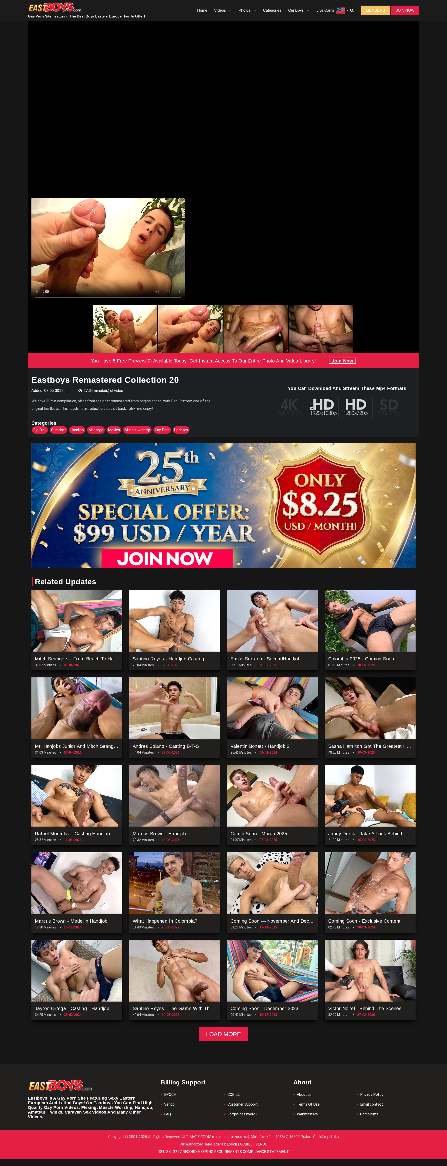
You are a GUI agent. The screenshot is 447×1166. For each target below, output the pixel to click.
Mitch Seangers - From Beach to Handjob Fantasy (89, 658)
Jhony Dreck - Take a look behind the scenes (378, 833)
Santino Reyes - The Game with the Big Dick (182, 1008)
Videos (220, 10)
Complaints (369, 1114)
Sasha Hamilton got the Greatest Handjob (374, 746)
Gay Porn (162, 430)
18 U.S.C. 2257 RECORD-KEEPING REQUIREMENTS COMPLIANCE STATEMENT (223, 1151)
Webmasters (307, 1114)
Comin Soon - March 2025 (258, 833)
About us (304, 1094)
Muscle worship (137, 430)
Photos (244, 10)
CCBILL (233, 1094)
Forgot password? (242, 1114)
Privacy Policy (371, 1094)
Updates (181, 430)
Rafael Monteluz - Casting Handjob (72, 833)
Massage (95, 430)
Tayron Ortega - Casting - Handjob (72, 1008)
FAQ (167, 1114)
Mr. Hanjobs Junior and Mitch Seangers (77, 746)
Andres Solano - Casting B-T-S (166, 746)
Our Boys (296, 10)
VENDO (261, 1144)
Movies (114, 430)
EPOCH (170, 1094)
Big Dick (40, 430)
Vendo (169, 1104)
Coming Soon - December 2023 (264, 1008)
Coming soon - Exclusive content (364, 921)
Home (202, 10)
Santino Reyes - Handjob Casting (168, 658)
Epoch (232, 1144)
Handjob (77, 430)
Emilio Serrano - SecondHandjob (265, 658)
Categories (272, 10)
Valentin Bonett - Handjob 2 (260, 746)
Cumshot (58, 430)
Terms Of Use (308, 1104)
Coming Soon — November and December (276, 921)
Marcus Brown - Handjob (159, 833)
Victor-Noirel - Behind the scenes (364, 1008)
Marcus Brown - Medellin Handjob (71, 921)
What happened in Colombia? (165, 921)
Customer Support (242, 1104)
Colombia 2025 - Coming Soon (361, 658)
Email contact (371, 1104)
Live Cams (325, 10)
